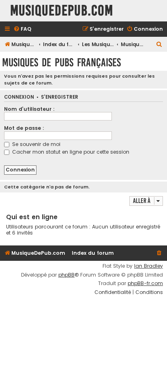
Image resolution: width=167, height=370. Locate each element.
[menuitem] (22, 29)
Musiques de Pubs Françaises (61, 62)
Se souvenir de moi (35, 144)
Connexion (19, 97)
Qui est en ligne (32, 217)
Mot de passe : (24, 128)
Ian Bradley (148, 266)
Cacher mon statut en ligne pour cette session (70, 151)
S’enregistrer (59, 97)
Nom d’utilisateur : (29, 109)
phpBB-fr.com (145, 283)
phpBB (66, 275)
